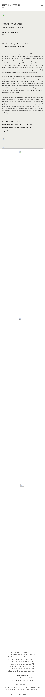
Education (9, 131)
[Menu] (42, 5)
